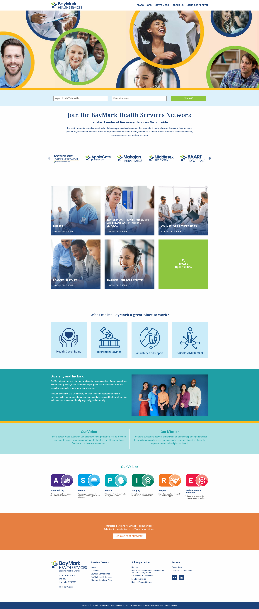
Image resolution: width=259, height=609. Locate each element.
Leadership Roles (139, 579)
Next (209, 158)
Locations (95, 570)
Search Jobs (144, 5)
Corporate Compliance (168, 605)
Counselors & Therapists (142, 576)
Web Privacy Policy (137, 605)
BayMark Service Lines (100, 574)
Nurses (135, 567)
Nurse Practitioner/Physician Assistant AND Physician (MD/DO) (148, 571)
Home (93, 567)
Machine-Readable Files (101, 580)
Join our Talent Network (129, 536)
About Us (178, 5)
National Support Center (142, 582)
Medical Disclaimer (152, 605)
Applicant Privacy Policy (120, 605)
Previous (49, 158)
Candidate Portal (197, 5)
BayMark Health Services (101, 577)
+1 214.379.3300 (66, 587)
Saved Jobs (162, 5)
